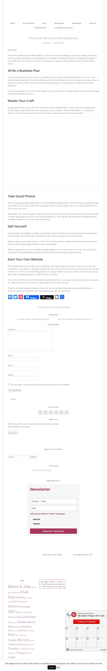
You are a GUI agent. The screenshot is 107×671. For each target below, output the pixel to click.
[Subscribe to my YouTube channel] (66, 412)
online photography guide (17, 208)
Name (10, 355)
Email (11, 365)
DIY (11, 611)
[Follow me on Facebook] (40, 412)
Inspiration (77, 23)
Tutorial (25, 648)
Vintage (20, 652)
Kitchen (16, 627)
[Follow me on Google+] (51, 412)
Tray (20, 649)
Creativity (22, 601)
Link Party (26, 626)
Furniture (30, 617)
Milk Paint (22, 630)
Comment (12, 329)
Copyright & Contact (63, 28)
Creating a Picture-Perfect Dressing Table (32, 319)
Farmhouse (29, 612)
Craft (14, 601)
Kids (44, 23)
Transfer (13, 648)
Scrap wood (14, 644)
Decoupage (23, 606)
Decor (12, 606)
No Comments (59, 43)
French (20, 616)
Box (9, 592)
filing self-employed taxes (26, 61)
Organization (40, 28)
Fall (23, 612)
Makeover (12, 630)
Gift (9, 622)
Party (21, 635)
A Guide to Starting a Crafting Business (53, 38)
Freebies (12, 616)
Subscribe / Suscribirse (53, 531)
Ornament (31, 630)
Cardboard (15, 592)
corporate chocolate (75, 249)
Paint (11, 634)
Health (93, 23)
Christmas (20, 597)
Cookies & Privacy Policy (41, 470)
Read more (13, 433)
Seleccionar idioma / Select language (47, 513)
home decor (26, 621)
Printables (13, 640)
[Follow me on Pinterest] (56, 412)
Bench (34, 587)
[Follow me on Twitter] (45, 412)
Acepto (51, 667)
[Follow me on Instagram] (61, 412)
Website (10, 375)
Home (12, 23)
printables (59, 23)
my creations (29, 23)
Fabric (18, 612)
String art (31, 644)
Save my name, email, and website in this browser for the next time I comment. (40, 384)
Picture (25, 635)
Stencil (24, 644)
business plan (86, 77)
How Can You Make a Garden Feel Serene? (75, 319)
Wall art (28, 653)
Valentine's (12, 653)
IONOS (22, 271)
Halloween (15, 622)
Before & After (19, 586)
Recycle (23, 639)
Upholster (32, 649)
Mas (58, 667)
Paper (17, 635)
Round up (32, 640)
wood (11, 657)
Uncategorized (64, 307)
